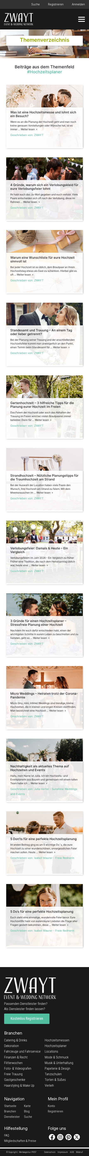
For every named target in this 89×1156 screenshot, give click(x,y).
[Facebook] (52, 1137)
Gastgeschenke (14, 1080)
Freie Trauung (13, 1074)
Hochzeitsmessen (57, 1040)
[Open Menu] (81, 19)
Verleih (49, 1085)
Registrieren (56, 4)
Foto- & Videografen (17, 1068)
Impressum (63, 1152)
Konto (51, 1106)
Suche (35, 4)
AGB (72, 1152)
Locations (51, 1051)
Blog (27, 1111)
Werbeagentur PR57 (27, 1152)
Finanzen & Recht (16, 1057)
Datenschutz (49, 1152)
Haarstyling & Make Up (19, 1085)
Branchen (10, 1111)
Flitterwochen (13, 1063)
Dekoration (11, 1046)
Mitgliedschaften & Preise (20, 1141)
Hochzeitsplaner (56, 1046)
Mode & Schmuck (57, 1057)
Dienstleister (12, 1117)
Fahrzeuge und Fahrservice (22, 1051)
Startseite (10, 1106)
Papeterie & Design (57, 1068)
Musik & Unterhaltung (59, 1063)
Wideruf (79, 1152)
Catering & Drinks (15, 1040)
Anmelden (78, 4)
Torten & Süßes (55, 1080)
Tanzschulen (53, 1074)
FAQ (6, 1135)
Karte (27, 1106)
